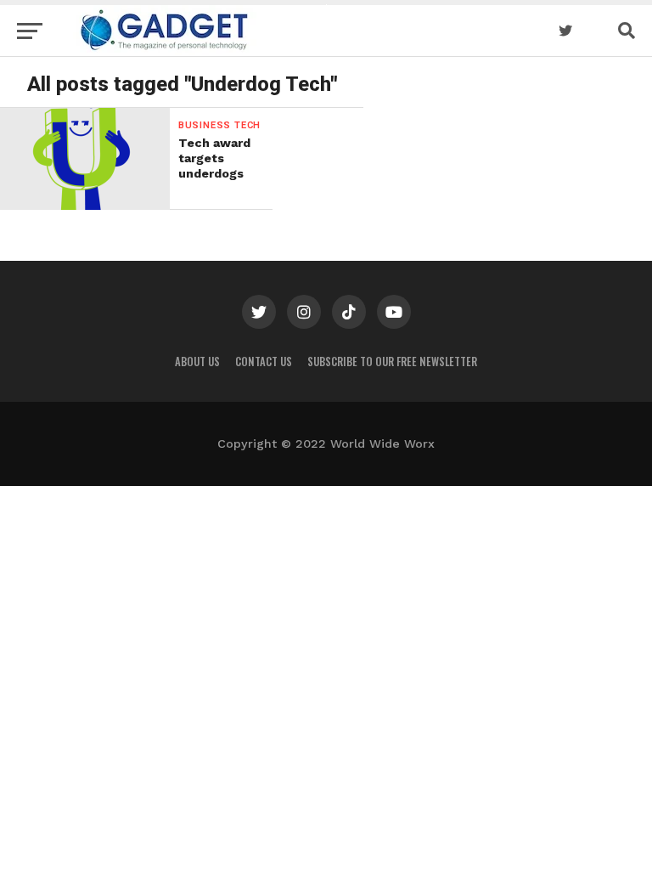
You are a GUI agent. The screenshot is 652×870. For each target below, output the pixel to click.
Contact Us (263, 361)
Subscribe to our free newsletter (392, 361)
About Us (197, 361)
